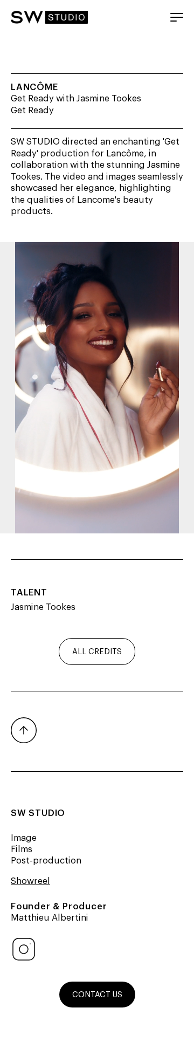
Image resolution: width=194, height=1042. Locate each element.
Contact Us (97, 994)
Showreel (30, 880)
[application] (97, 387)
